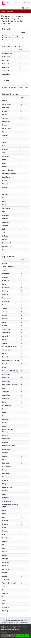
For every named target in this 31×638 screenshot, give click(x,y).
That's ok (22, 635)
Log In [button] (27, 8)
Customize (4, 632)
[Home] (3, 3)
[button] (20, 8)
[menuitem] (9, 3)
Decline (8, 635)
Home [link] (3, 11)
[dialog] (15, 631)
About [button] (9, 3)
